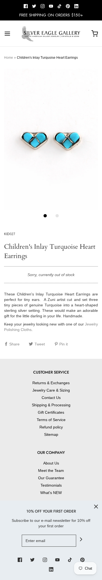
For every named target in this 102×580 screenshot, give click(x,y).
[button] (51, 139)
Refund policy (51, 427)
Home (8, 58)
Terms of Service (51, 420)
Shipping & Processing (51, 405)
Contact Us (51, 397)
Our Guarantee (51, 478)
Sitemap (51, 434)
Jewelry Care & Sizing (51, 390)
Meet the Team (51, 470)
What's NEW (51, 492)
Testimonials (51, 485)
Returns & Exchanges (51, 383)
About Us (51, 463)
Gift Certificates (51, 412)
